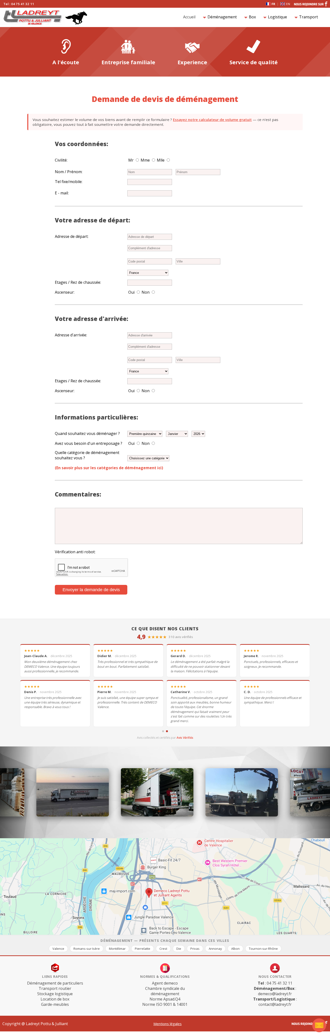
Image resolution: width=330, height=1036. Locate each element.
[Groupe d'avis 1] (163, 731)
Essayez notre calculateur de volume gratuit (212, 119)
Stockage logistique (55, 993)
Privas (195, 948)
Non (146, 292)
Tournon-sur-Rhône (263, 948)
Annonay (215, 948)
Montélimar (117, 948)
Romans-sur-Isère (86, 948)
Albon (235, 948)
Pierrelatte (142, 948)
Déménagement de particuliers (55, 983)
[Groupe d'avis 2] (167, 731)
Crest (163, 948)
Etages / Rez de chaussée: (78, 282)
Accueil (190, 17)
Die (178, 948)
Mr (131, 160)
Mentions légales (167, 1023)
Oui (131, 292)
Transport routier (55, 988)
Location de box (55, 999)
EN (288, 4)
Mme (145, 160)
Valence (58, 948)
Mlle (160, 160)
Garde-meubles (55, 1004)
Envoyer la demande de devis (91, 589)
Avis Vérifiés (185, 738)
